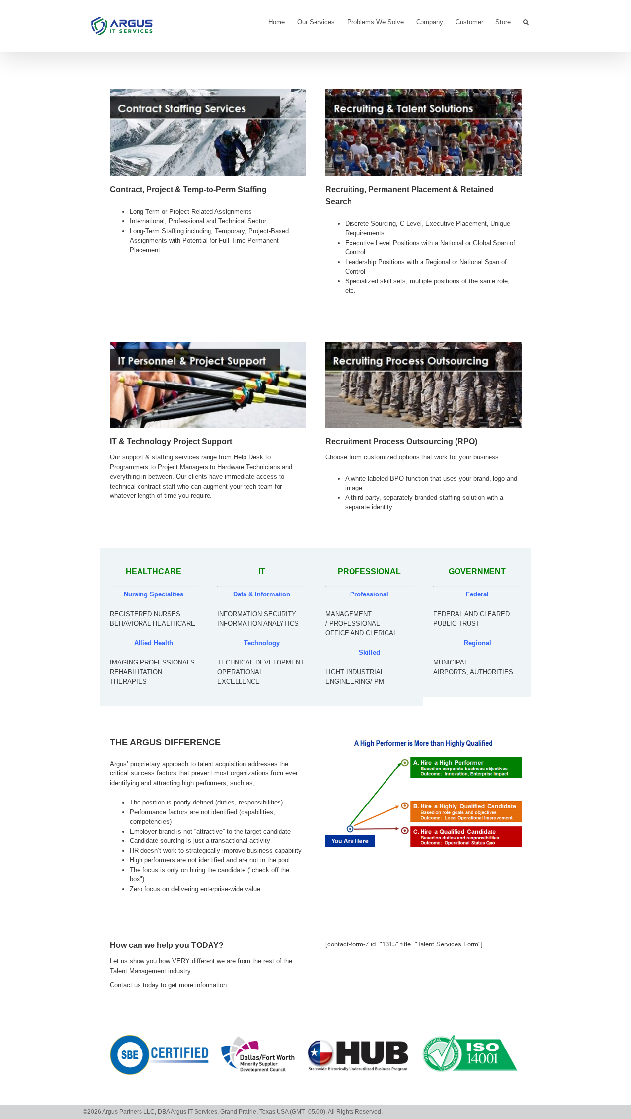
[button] (526, 21)
